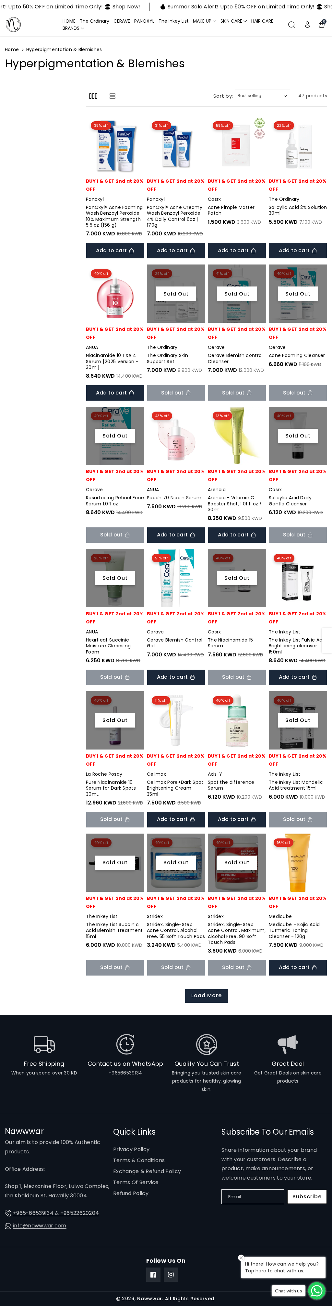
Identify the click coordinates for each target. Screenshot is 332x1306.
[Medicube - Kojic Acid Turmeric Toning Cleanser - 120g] (298, 863)
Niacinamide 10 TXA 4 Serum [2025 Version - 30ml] (112, 361)
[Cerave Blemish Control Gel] (176, 578)
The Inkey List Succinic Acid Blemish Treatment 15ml (114, 930)
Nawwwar (149, 1298)
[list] (112, 96)
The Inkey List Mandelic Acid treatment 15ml (296, 785)
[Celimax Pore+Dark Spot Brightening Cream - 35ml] (176, 720)
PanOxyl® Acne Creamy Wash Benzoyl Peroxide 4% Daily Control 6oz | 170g (174, 216)
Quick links (134, 1132)
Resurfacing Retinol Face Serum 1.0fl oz (115, 500)
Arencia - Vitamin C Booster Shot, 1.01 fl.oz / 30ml (235, 504)
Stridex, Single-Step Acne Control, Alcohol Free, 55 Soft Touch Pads (176, 930)
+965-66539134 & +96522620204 (56, 1213)
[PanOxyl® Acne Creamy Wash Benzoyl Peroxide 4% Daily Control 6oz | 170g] (176, 145)
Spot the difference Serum (231, 785)
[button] (204, 21)
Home (12, 49)
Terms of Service (136, 1182)
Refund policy (130, 1193)
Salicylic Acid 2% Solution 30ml (298, 210)
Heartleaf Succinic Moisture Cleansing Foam (108, 646)
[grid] (93, 96)
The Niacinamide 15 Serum (230, 643)
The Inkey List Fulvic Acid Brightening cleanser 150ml (297, 646)
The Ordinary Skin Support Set (167, 358)
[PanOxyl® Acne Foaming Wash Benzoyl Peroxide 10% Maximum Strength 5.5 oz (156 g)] (115, 145)
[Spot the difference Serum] (237, 720)
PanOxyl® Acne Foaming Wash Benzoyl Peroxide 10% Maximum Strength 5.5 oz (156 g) (114, 216)
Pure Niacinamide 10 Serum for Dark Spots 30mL (111, 788)
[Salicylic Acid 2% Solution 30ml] (298, 145)
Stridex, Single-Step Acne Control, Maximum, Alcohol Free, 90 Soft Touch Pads (237, 933)
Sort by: (223, 95)
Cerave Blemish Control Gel (175, 643)
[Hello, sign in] (307, 24)
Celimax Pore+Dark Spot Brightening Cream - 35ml (175, 788)
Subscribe (307, 1196)
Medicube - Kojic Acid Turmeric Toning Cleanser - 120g (294, 930)
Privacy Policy (131, 1149)
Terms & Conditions (139, 1160)
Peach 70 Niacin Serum (174, 498)
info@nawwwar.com (39, 1225)
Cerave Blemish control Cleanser (235, 358)
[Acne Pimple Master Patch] (237, 145)
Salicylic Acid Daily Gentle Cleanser (290, 500)
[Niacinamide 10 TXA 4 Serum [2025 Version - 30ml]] (115, 293)
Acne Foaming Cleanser (297, 355)
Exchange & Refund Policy (147, 1171)
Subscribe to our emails (267, 1132)
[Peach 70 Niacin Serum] (176, 436)
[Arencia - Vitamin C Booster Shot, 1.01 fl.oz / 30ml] (237, 436)
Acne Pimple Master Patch (231, 210)
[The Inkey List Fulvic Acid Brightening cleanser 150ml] (298, 578)
